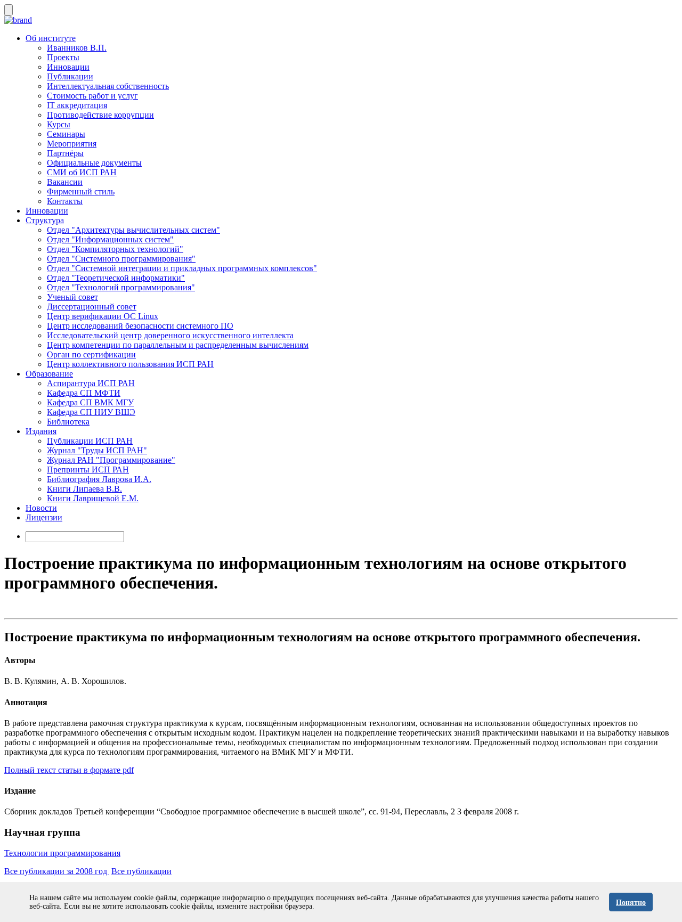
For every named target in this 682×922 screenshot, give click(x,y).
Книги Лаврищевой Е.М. (93, 498)
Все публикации (141, 871)
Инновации (68, 66)
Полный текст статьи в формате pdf (69, 769)
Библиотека (68, 421)
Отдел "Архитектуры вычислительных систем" (133, 229)
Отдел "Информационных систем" (110, 239)
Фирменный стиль (81, 191)
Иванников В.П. (77, 47)
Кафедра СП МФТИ (83, 392)
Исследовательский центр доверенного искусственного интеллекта (170, 335)
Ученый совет (72, 296)
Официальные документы (94, 162)
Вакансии (65, 181)
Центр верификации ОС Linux (102, 316)
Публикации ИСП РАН (90, 440)
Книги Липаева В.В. (84, 488)
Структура (45, 220)
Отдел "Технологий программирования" (121, 287)
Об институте (51, 38)
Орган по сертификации (91, 354)
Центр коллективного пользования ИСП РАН (130, 364)
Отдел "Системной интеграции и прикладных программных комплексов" (182, 268)
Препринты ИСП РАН (88, 469)
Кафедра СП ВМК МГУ (90, 402)
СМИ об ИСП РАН (82, 172)
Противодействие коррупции (100, 114)
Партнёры (65, 153)
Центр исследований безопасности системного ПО (140, 325)
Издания (41, 431)
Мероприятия (71, 143)
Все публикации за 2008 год (56, 871)
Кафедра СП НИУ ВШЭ (91, 412)
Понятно (631, 903)
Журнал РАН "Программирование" (111, 459)
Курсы (58, 124)
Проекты (63, 57)
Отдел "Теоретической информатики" (116, 277)
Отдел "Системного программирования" (121, 258)
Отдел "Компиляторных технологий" (115, 249)
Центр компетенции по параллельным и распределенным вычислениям (177, 344)
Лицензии (44, 517)
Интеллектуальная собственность (108, 86)
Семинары (66, 133)
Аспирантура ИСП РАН (91, 383)
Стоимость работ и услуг (92, 95)
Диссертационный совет (91, 306)
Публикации (70, 76)
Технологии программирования (62, 853)
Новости (41, 507)
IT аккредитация (77, 105)
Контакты (65, 201)
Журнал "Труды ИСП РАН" (97, 450)
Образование (49, 373)
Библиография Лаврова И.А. (99, 479)
